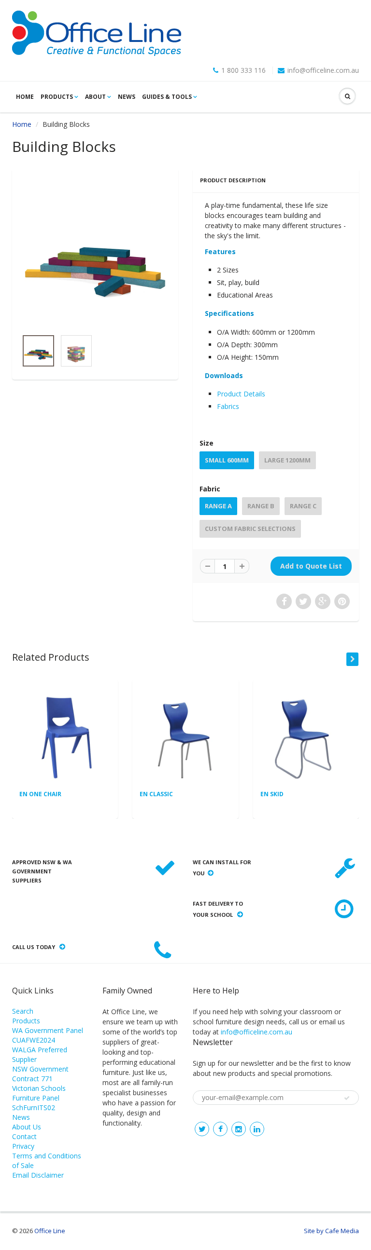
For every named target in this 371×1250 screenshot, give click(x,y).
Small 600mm (227, 460)
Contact (24, 1136)
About (95, 97)
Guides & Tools (167, 97)
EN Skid (272, 794)
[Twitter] (202, 1129)
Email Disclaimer (38, 1175)
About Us (26, 1126)
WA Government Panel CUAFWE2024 (47, 1035)
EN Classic (156, 794)
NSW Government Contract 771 (40, 1073)
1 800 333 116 (243, 70)
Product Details (241, 393)
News (126, 97)
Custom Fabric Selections (250, 528)
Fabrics (228, 406)
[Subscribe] (346, 1098)
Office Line (49, 1230)
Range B (260, 506)
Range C (303, 506)
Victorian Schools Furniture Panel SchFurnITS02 (39, 1098)
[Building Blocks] (95, 253)
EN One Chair (40, 794)
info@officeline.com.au (323, 70)
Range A (218, 506)
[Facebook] (220, 1129)
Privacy (23, 1146)
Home (25, 97)
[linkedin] (257, 1129)
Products (57, 97)
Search (22, 1011)
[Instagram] (238, 1129)
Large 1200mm (287, 460)
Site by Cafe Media (331, 1230)
